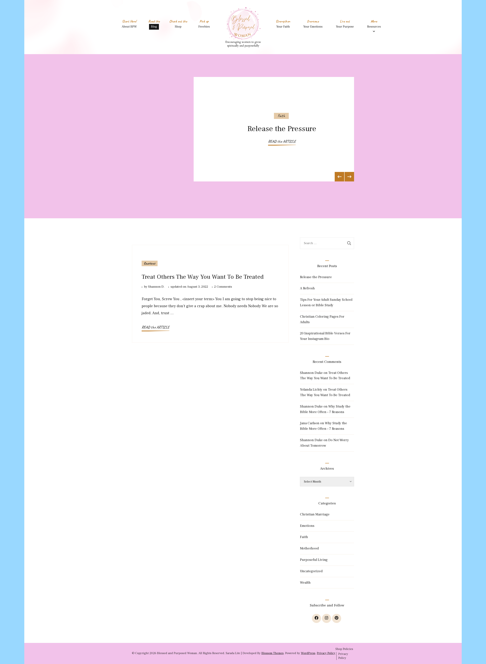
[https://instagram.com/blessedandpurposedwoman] (326, 618)
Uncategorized (311, 571)
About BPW (129, 26)
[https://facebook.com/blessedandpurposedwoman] (316, 618)
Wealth (305, 582)
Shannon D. (156, 287)
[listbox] (243, 136)
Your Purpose (345, 26)
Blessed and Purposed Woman (177, 653)
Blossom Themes (272, 653)
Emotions (149, 263)
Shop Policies (344, 649)
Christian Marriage (315, 514)
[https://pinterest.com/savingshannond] (336, 618)
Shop (178, 26)
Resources (374, 26)
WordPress (308, 653)
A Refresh (307, 288)
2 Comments (223, 287)
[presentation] (339, 176)
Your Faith (283, 26)
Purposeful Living (314, 560)
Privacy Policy (326, 653)
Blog (154, 26)
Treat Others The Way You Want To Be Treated (203, 277)
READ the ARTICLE (282, 141)
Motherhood (309, 548)
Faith (281, 115)
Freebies (204, 26)
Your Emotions (313, 26)
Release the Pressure (281, 129)
